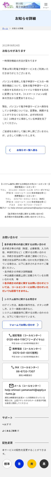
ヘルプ (5, 424)
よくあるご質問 (9, 430)
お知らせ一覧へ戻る (27, 150)
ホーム (5, 28)
